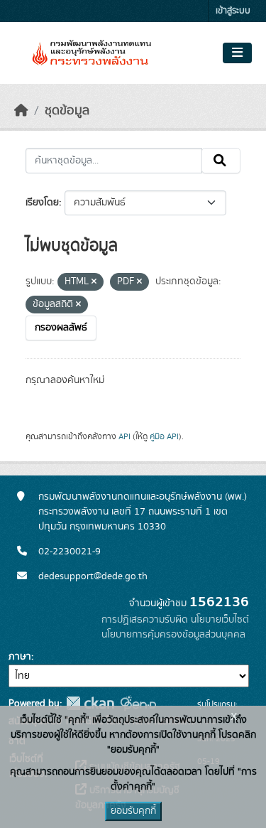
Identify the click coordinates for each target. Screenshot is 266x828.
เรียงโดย (42, 202)
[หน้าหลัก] (21, 111)
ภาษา (20, 657)
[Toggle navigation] (237, 53)
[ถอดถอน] (94, 282)
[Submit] (220, 160)
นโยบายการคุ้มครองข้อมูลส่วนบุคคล (173, 635)
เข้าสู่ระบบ (233, 11)
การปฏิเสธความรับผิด (144, 620)
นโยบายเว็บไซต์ (220, 620)
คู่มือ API (164, 436)
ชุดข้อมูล (67, 111)
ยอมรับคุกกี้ (133, 811)
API (124, 436)
